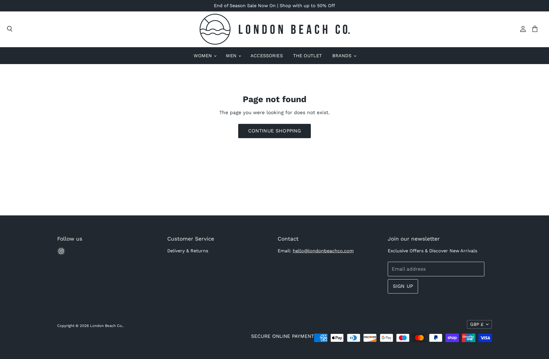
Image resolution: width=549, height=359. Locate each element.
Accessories (266, 55)
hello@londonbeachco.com (323, 250)
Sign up (403, 286)
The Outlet (307, 55)
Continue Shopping (274, 131)
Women (203, 55)
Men (232, 55)
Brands (342, 55)
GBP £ (477, 324)
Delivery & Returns (187, 250)
